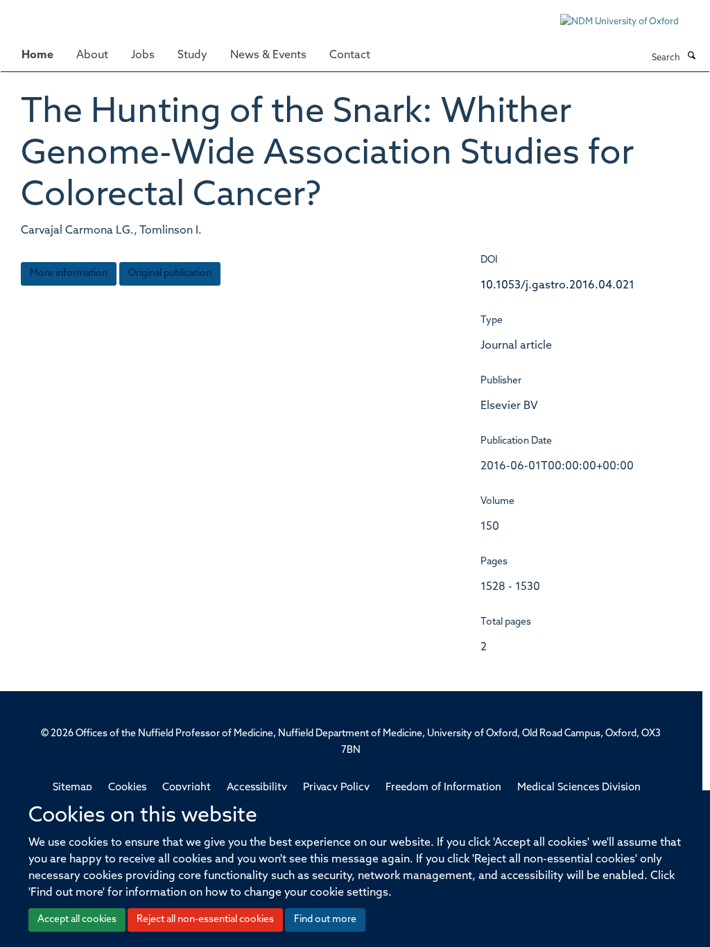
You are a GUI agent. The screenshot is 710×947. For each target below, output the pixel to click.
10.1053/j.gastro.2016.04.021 (557, 285)
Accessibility (257, 788)
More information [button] (68, 273)
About (92, 55)
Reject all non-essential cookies (205, 919)
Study (192, 55)
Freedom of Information (443, 788)
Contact (349, 55)
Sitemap (72, 788)
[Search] (691, 56)
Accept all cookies (76, 919)
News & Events (268, 55)
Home (37, 55)
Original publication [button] (169, 273)
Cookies (127, 788)
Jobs (143, 55)
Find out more (325, 919)
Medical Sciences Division (579, 788)
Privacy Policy (336, 788)
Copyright (186, 788)
